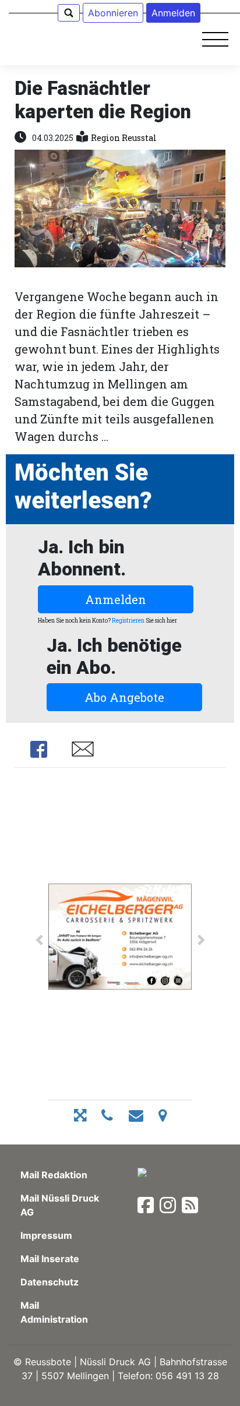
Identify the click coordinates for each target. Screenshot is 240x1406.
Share (38, 749)
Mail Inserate (49, 1258)
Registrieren (128, 620)
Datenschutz (49, 1282)
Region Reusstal (124, 137)
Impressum (46, 1235)
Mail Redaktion (53, 1175)
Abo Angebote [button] (124, 697)
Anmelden (115, 599)
